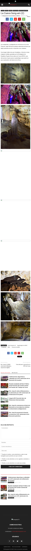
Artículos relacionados (5, 372)
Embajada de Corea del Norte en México (11, 15)
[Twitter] (17, 541)
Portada (10, 10)
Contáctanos (24, 546)
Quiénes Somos (7, 546)
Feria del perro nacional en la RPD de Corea (23, 365)
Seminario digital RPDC (23, 10)
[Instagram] (13, 541)
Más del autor (15, 372)
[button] (29, 5)
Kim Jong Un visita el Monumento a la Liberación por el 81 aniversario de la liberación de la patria (19, 392)
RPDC (9, 347)
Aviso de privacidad (16, 546)
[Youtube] (21, 541)
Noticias (6, 10)
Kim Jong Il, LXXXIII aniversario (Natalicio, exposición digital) (6, 366)
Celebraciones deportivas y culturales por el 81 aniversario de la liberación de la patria (19, 378)
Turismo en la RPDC (16, 347)
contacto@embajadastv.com (19, 531)
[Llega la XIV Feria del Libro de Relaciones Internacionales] (4, 400)
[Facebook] (9, 541)
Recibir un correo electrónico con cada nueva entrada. (14, 463)
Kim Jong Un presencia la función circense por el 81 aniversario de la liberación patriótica (19, 414)
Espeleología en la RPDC (22, 345)
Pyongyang (3, 347)
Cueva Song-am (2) (12, 345)
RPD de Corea (15, 10)
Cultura (2, 10)
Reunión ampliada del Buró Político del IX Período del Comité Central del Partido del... (19, 487)
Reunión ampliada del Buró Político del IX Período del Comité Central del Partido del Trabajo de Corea (19, 385)
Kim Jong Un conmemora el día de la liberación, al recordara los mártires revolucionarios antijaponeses (19, 407)
